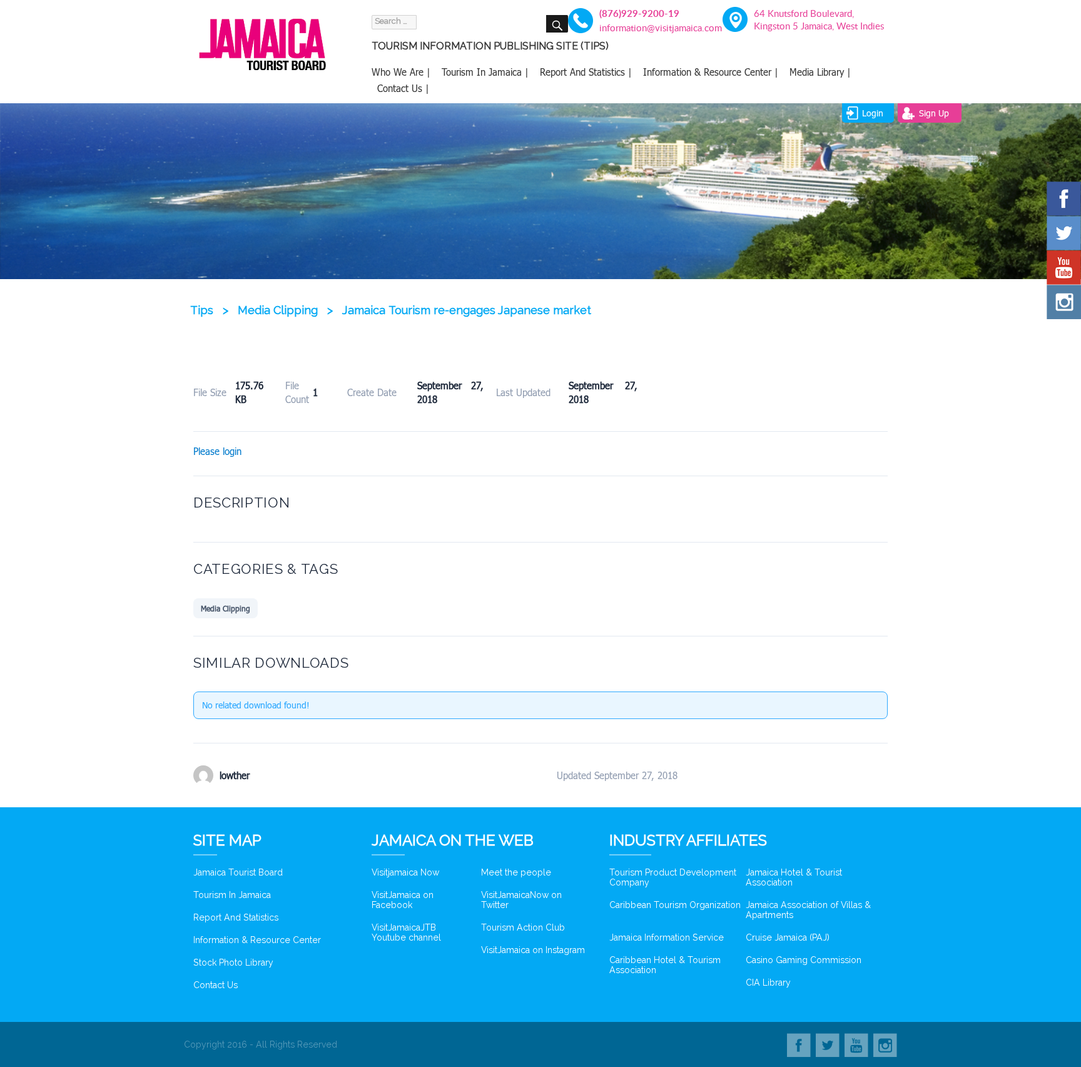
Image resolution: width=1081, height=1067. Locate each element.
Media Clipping (225, 608)
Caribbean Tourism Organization (675, 905)
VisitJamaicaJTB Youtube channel (406, 932)
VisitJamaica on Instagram (533, 950)
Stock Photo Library (233, 962)
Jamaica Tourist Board (238, 872)
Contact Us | (403, 88)
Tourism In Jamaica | (485, 72)
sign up (934, 113)
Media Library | (820, 72)
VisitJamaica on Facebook (403, 900)
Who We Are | (401, 72)
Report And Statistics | (586, 72)
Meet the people (516, 872)
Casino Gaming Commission (803, 960)
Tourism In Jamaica (232, 895)
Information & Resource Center (257, 940)
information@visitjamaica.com (653, 27)
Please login (217, 451)
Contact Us (215, 985)
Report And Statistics (235, 917)
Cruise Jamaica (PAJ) (788, 937)
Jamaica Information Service (666, 937)
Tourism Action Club (523, 927)
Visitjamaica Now (405, 872)
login (872, 113)
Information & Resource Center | (710, 72)
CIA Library (768, 983)
